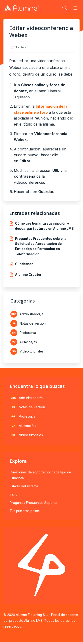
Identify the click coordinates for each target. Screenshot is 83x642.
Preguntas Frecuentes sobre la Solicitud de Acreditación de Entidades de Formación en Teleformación (40, 246)
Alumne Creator (28, 274)
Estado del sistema (24, 486)
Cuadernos (24, 264)
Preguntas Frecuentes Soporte (33, 503)
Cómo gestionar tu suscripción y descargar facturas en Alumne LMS (44, 225)
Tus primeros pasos (25, 511)
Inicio (14, 494)
